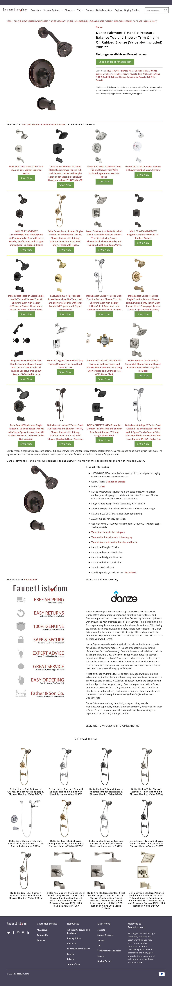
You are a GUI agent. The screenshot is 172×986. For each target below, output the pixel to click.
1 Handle (124, 71)
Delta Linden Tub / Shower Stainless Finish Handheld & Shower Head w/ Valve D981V (25, 870)
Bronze (153, 71)
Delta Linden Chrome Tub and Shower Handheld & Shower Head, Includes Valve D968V (66, 766)
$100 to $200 (113, 71)
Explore (118, 10)
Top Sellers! (130, 572)
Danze (99, 27)
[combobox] (157, 10)
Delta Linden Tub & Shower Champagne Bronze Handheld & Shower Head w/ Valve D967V (25, 766)
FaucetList (30, 579)
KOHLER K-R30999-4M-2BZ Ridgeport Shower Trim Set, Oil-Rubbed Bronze (143, 235)
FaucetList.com (21, 973)
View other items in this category (108, 532)
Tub (79, 10)
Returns (41, 940)
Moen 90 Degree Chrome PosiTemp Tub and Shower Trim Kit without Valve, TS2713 (65, 364)
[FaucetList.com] (15, 10)
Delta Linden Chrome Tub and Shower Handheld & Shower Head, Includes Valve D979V (106, 818)
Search (70, 954)
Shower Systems (52, 10)
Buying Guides (131, 10)
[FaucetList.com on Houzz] (28, 932)
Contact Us (42, 935)
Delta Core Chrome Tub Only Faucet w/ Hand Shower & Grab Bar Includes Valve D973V (25, 818)
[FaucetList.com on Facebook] (14, 932)
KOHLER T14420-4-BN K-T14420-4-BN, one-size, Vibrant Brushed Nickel (26, 170)
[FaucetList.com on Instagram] (23, 932)
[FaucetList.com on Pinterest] (18, 932)
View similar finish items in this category (111, 537)
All (130, 71)
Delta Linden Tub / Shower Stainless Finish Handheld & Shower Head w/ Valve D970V (146, 766)
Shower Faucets (130, 74)
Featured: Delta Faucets (98, 10)
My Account (42, 929)
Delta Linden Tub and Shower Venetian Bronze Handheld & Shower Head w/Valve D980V (146, 818)
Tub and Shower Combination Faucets (128, 77)
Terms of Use (73, 964)
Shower (69, 10)
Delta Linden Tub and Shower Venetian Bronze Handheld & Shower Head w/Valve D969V (106, 766)
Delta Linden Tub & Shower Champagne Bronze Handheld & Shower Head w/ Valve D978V (66, 818)
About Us (71, 943)
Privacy (70, 959)
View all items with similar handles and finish (114, 542)
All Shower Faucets (140, 71)
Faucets (35, 10)
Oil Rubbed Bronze (115, 481)
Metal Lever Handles (112, 74)
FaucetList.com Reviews (78, 948)
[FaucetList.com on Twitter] (9, 932)
